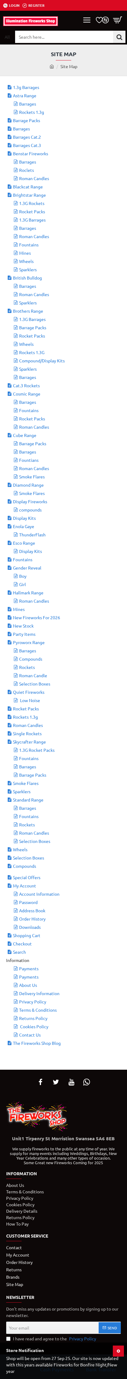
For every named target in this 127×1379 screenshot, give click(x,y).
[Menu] (87, 20)
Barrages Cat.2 (27, 137)
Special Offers (26, 877)
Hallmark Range (28, 592)
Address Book (32, 910)
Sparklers (28, 269)
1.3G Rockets (31, 203)
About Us (28, 985)
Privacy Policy (32, 1001)
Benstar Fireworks (30, 153)
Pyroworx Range (29, 642)
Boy (23, 576)
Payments (29, 968)
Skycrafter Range (29, 741)
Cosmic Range (26, 393)
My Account (24, 885)
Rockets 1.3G (31, 352)
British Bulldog (27, 277)
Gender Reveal (27, 567)
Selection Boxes (34, 683)
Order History (32, 918)
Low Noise (29, 700)
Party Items (24, 634)
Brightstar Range (29, 195)
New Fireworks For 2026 (36, 617)
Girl (22, 584)
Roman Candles (34, 178)
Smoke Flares (32, 476)
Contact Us (30, 1034)
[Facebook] (40, 1082)
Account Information (39, 894)
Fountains (29, 244)
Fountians (29, 460)
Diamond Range (28, 485)
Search (19, 952)
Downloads (30, 927)
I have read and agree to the (54, 1338)
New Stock (23, 625)
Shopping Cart (26, 935)
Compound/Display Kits (42, 360)
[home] (52, 66)
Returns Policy (33, 1018)
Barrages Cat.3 (27, 145)
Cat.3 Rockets (26, 385)
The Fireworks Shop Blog (37, 1043)
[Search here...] (119, 37)
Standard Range (28, 799)
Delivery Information (39, 993)
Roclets (26, 170)
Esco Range (24, 543)
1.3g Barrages (26, 87)
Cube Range (24, 435)
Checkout (22, 943)
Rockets (27, 667)
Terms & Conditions (38, 1010)
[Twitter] (56, 1082)
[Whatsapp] (86, 1082)
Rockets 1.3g (31, 112)
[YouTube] (71, 1082)
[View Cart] (118, 20)
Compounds (30, 659)
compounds (30, 509)
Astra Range (24, 95)
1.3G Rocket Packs (37, 750)
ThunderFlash (32, 534)
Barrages (27, 103)
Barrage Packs (26, 120)
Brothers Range (28, 311)
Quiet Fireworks (28, 692)
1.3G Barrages (32, 219)
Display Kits (24, 518)
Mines (25, 253)
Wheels (26, 261)
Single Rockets (27, 733)
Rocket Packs (32, 211)
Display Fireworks (30, 501)
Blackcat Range (28, 186)
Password (28, 902)
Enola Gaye (23, 526)
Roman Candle (33, 675)
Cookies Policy (33, 1026)
